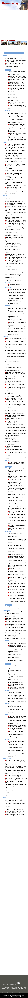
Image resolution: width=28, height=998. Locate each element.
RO (23, 0)
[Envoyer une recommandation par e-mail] (19, 984)
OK (20, 996)
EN (21, 0)
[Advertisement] (14, 22)
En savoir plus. (14, 996)
